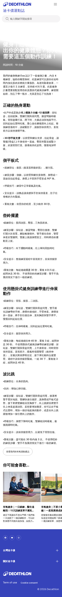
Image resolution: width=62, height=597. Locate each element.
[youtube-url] (12, 537)
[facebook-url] (5, 537)
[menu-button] (55, 4)
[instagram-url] (18, 537)
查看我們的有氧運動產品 (17, 451)
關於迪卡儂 (9, 561)
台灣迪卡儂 (9, 550)
